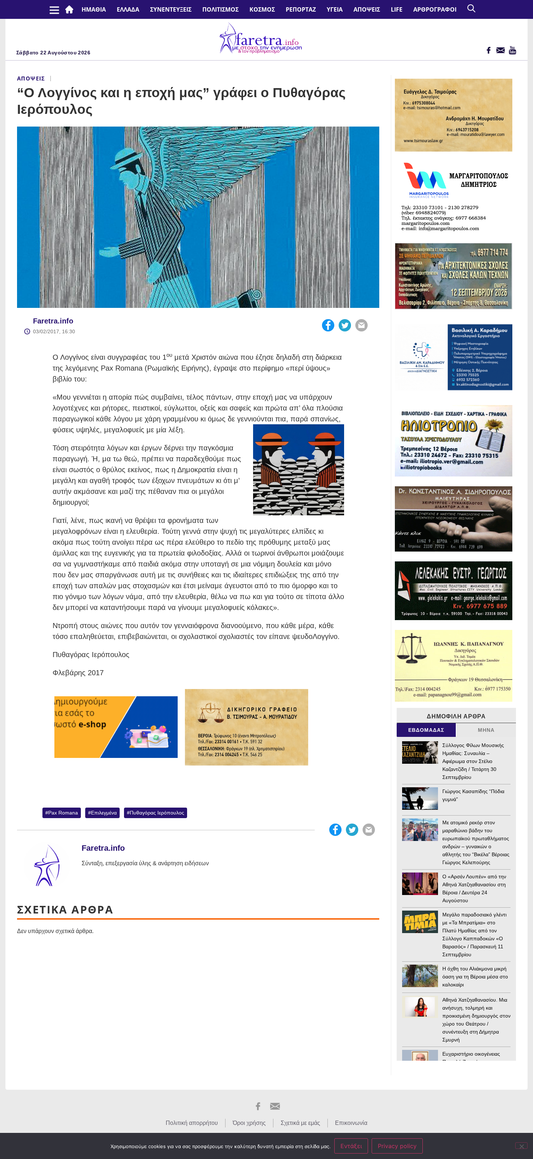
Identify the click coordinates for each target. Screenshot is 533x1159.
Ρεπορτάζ (301, 9)
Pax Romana (63, 813)
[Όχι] (521, 1145)
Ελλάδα (128, 9)
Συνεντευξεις (170, 9)
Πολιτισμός (220, 9)
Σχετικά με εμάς (300, 1123)
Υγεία (335, 9)
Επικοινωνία (351, 1123)
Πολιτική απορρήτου (192, 1123)
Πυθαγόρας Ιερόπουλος (157, 813)
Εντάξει (351, 1146)
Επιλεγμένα (104, 813)
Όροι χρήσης (249, 1123)
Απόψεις (367, 9)
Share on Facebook (328, 325)
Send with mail (361, 325)
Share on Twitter (345, 325)
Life (396, 9)
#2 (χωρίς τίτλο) (70, 9)
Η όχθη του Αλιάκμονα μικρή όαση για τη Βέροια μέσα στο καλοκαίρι (475, 976)
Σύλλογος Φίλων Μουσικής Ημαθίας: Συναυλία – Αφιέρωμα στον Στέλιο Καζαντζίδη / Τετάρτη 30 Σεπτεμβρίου (473, 761)
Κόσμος (262, 9)
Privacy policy (397, 1146)
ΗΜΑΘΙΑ (94, 9)
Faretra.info (53, 321)
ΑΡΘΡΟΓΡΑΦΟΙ (434, 9)
